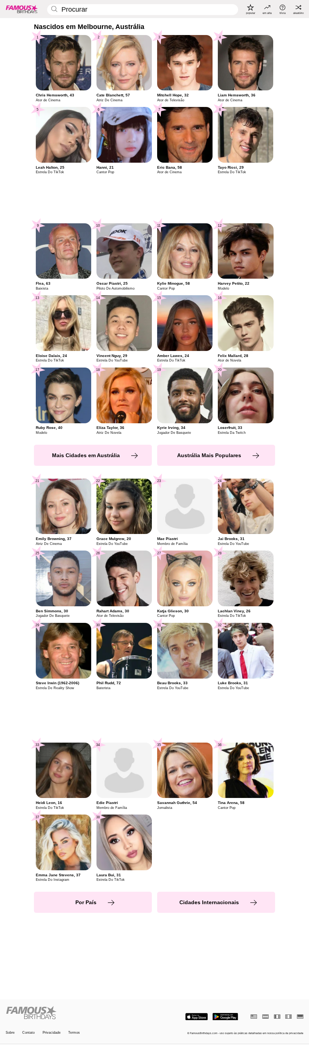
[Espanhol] (265, 1016)
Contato (28, 1032)
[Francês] (277, 1016)
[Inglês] (254, 1016)
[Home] (79, 1013)
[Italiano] (288, 1016)
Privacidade (52, 1032)
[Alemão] (300, 1016)
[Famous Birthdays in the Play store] (225, 1017)
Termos (74, 1032)
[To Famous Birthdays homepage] (21, 9)
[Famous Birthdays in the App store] (196, 1017)
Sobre (10, 1032)
